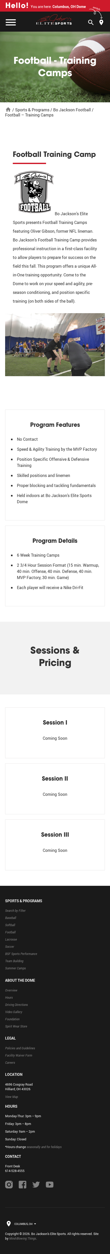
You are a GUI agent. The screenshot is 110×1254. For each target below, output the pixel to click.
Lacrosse (11, 939)
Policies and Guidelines (20, 1048)
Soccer (9, 946)
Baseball (10, 918)
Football (10, 932)
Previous (13, 346)
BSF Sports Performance (21, 954)
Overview (11, 990)
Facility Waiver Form (18, 1055)
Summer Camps (15, 968)
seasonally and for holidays (44, 1147)
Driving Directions (16, 1005)
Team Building (14, 961)
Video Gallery (13, 1012)
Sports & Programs (32, 110)
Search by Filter (15, 910)
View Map (11, 1097)
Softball (10, 925)
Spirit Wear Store (16, 1026)
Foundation (12, 1019)
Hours (9, 997)
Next (97, 346)
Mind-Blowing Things (22, 1238)
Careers (10, 1062)
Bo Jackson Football (72, 110)
